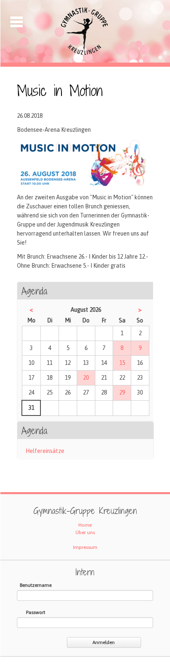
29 (122, 392)
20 (86, 377)
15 (122, 363)
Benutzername (36, 585)
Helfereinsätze (45, 451)
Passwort (35, 612)
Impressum (85, 547)
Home (85, 525)
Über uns (85, 532)
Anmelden (103, 642)
